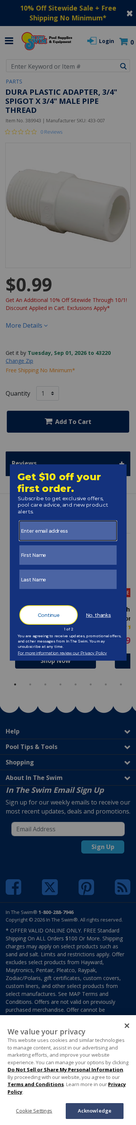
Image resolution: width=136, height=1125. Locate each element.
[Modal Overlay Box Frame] (68, 562)
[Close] (127, 1025)
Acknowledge (94, 1110)
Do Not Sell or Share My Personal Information (65, 1069)
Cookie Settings (34, 1110)
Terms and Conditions (36, 1084)
